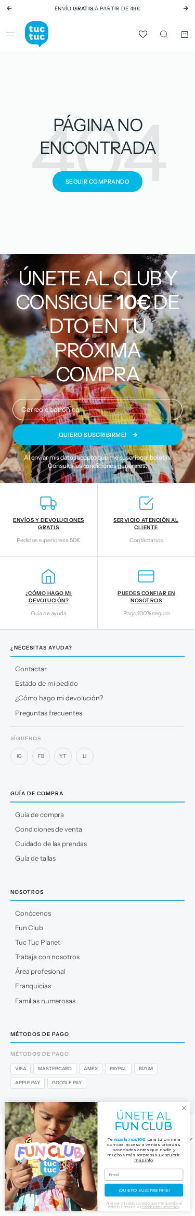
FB (41, 756)
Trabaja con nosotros (47, 956)
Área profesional (40, 971)
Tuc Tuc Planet (37, 942)
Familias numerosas (45, 1001)
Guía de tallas (35, 858)
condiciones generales (114, 465)
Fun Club (29, 927)
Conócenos (33, 913)
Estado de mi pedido (46, 683)
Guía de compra (39, 814)
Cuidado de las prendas (51, 843)
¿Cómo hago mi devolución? (59, 698)
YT (63, 756)
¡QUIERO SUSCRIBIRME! (144, 1190)
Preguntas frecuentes (48, 713)
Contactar (31, 669)
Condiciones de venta (48, 829)
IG (19, 756)
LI (85, 756)
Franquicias (33, 986)
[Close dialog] (184, 1108)
